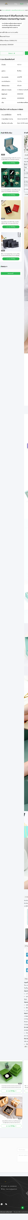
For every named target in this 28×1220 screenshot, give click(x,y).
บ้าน (15, 4)
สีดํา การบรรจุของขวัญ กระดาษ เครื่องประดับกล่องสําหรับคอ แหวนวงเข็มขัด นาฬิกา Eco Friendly (10, 255)
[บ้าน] (6, 3)
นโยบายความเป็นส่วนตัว (6, 1212)
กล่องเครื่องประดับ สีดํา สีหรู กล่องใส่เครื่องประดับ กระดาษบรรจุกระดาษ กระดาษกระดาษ (10, 223)
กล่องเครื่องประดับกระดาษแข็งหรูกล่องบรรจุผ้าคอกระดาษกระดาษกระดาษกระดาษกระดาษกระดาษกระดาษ (11, 1121)
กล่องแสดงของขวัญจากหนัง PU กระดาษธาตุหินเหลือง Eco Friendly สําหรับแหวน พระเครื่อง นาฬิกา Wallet (11, 159)
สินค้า (22, 4)
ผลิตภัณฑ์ (7, 10)
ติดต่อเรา (11, 53)
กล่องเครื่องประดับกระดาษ (17, 10)
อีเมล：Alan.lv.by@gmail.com (9, 1189)
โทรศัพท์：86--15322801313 (9, 1186)
